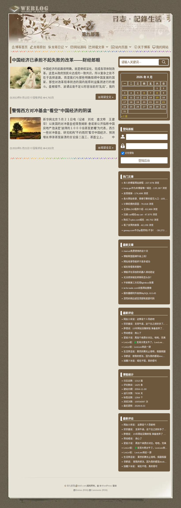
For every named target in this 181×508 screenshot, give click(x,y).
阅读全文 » (107, 97)
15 (157, 97)
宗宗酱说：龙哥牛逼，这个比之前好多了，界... (147, 324)
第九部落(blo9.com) (77, 486)
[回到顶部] (175, 494)
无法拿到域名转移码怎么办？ (138, 277)
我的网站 (162, 47)
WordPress (107, 486)
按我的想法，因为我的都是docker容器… (153, 461)
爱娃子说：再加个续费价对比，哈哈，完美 (145, 337)
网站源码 (80, 47)
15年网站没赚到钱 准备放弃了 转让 (150, 434)
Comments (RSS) (99, 490)
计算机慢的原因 (131, 204)
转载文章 (98, 47)
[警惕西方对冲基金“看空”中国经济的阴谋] (25, 138)
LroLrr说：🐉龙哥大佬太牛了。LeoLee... (144, 342)
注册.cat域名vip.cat (133, 214)
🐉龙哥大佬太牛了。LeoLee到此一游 (153, 448)
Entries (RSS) (82, 490)
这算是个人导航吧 (146, 425)
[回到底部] (175, 502)
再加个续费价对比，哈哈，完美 (150, 443)
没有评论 (37, 97)
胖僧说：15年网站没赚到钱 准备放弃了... (144, 328)
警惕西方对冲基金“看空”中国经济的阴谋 (51, 110)
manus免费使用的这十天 (136, 251)
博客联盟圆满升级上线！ (136, 256)
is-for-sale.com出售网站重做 (137, 288)
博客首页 (21, 47)
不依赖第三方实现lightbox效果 (139, 282)
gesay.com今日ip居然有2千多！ (139, 230)
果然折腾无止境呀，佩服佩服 (152, 457)
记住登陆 (129, 153)
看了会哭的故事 (131, 225)
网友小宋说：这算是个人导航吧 (139, 319)
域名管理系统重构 (132, 267)
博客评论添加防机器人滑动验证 (139, 272)
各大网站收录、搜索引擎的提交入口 (141, 198)
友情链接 (128, 193)
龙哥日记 (57, 47)
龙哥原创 (39, 47)
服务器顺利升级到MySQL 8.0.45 (140, 293)
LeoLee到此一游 (143, 452)
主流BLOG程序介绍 (133, 209)
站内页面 (121, 47)
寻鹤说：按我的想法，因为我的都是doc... (144, 356)
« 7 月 (124, 116)
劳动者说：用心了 (132, 333)
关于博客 (144, 47)
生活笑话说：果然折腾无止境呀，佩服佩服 (145, 351)
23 (163, 102)
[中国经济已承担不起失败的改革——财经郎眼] (25, 87)
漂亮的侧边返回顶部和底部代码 (139, 298)
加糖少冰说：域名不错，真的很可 (140, 361)
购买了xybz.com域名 (134, 220)
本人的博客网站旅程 (133, 183)
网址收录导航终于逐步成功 (137, 261)
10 (124, 97)
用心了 (138, 438)
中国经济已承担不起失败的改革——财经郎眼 (56, 60)
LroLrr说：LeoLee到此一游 (137, 347)
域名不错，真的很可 (147, 466)
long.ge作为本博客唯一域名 (137, 188)
